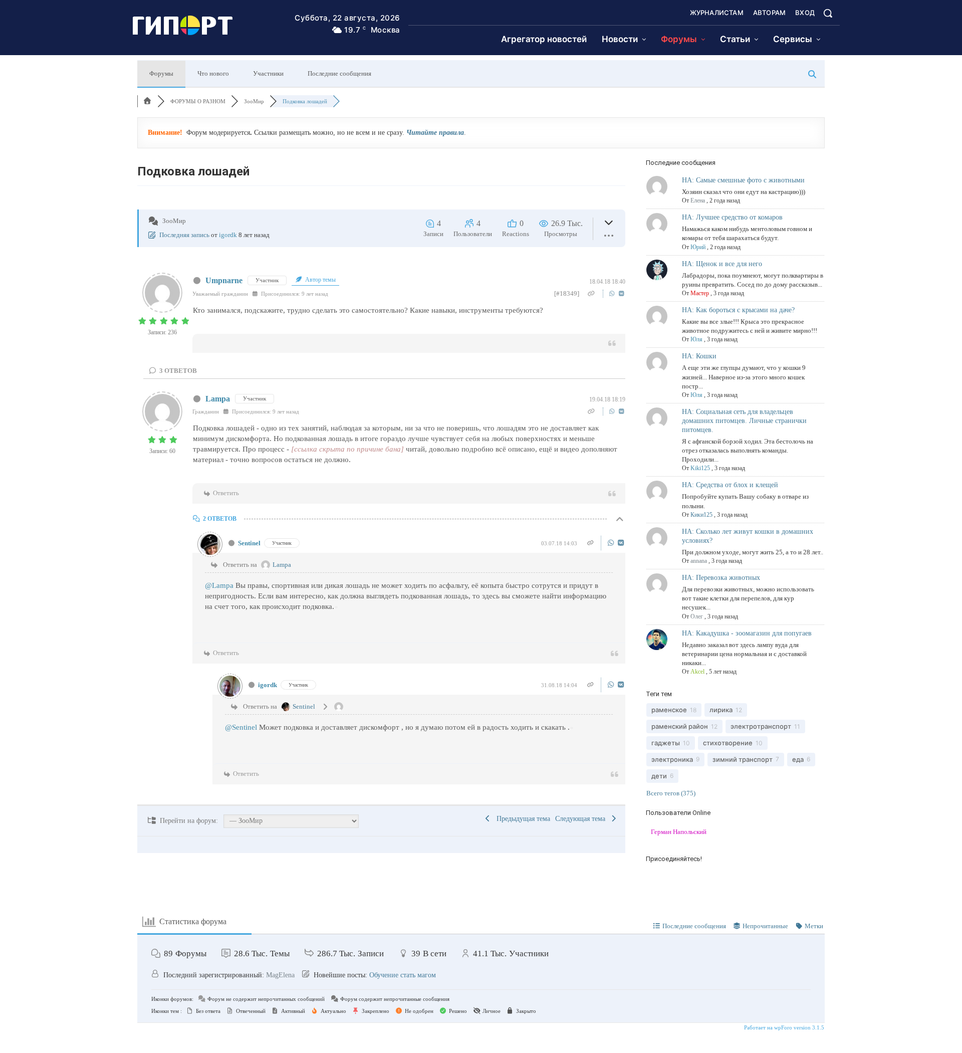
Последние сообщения (339, 73)
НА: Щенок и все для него (722, 264)
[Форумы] (147, 101)
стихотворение (728, 743)
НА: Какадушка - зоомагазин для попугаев (747, 633)
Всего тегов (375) (670, 793)
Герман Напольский (678, 831)
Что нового (213, 73)
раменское (669, 710)
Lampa (217, 398)
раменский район (679, 726)
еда (798, 759)
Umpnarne (224, 280)
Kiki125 (700, 468)
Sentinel (249, 543)
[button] (828, 13)
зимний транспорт (742, 759)
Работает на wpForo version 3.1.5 (783, 1027)
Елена (697, 200)
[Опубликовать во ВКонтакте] (621, 293)
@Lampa (219, 585)
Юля (696, 339)
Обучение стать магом (402, 975)
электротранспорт (761, 726)
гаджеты (665, 743)
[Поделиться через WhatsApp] (613, 293)
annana (698, 560)
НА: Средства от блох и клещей (730, 485)
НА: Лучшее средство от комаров (732, 217)
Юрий (697, 247)
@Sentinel (241, 727)
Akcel (697, 671)
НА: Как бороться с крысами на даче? (738, 310)
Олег (696, 616)
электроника (672, 759)
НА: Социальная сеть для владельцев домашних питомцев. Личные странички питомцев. (744, 421)
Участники (268, 73)
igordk (228, 235)
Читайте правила (435, 132)
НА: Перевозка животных (721, 577)
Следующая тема (582, 818)
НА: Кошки (699, 356)
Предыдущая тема (521, 818)
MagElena (280, 975)
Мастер (699, 293)
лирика (721, 710)
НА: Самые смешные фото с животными (743, 180)
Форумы (161, 73)
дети (659, 776)
